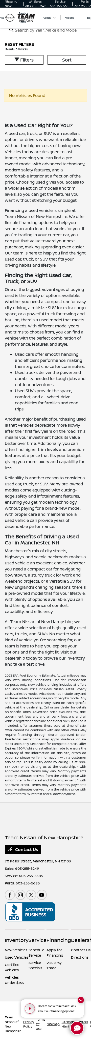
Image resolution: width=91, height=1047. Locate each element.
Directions (79, 957)
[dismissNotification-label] (81, 1000)
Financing (59, 940)
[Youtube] (42, 895)
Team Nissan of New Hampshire (13, 1024)
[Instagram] (20, 895)
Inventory (17, 940)
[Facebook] (10, 895)
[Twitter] (31, 895)
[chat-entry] (77, 1028)
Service (38, 940)
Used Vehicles (16, 957)
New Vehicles (16, 949)
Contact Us (26, 849)
